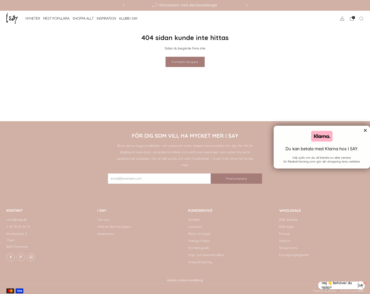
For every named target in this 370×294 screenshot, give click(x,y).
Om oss (103, 220)
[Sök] (361, 18)
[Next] (246, 5)
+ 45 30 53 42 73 (18, 227)
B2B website (288, 220)
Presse (284, 234)
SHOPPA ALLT (83, 18)
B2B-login (286, 227)
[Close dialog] (365, 130)
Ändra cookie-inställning (185, 280)
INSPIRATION (106, 18)
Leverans (195, 227)
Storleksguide (198, 248)
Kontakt (194, 220)
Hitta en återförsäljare (114, 227)
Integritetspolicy (200, 262)
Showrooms (288, 248)
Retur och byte (199, 234)
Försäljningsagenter (294, 255)
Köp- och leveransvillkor (206, 255)
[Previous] (123, 5)
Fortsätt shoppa (185, 62)
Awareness (105, 234)
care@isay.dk (16, 220)
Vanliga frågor (199, 241)
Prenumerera (236, 179)
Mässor (285, 241)
